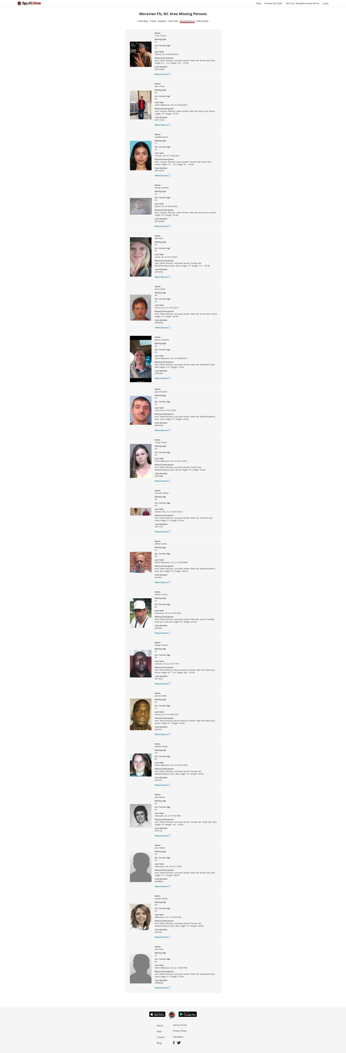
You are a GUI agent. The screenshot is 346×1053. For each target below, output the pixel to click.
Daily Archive (202, 21)
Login (325, 3)
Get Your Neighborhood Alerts (302, 3)
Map (258, 3)
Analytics (162, 21)
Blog (159, 1043)
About (160, 1025)
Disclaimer (178, 1036)
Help (159, 1031)
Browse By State (273, 3)
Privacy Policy (180, 1030)
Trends (152, 21)
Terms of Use (180, 1025)
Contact (161, 1037)
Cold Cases (173, 21)
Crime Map (143, 21)
